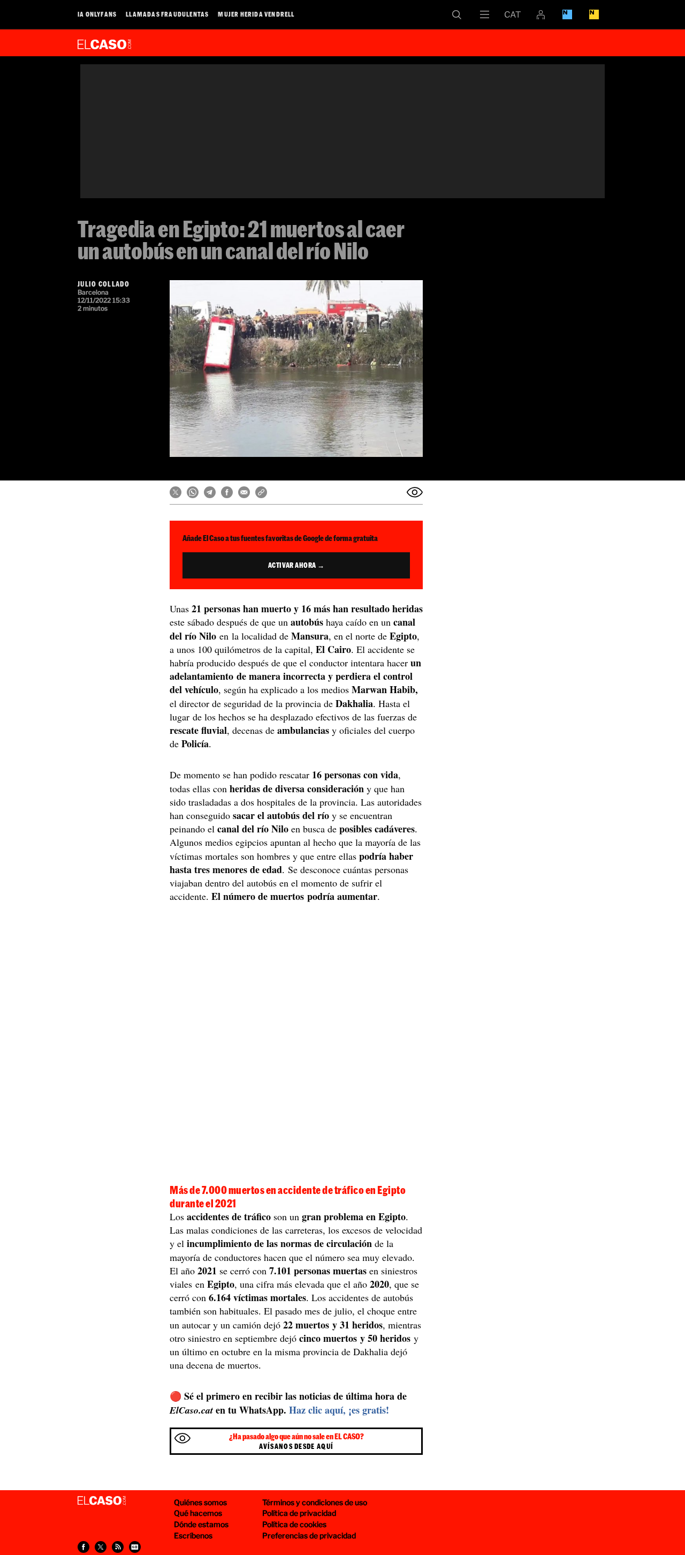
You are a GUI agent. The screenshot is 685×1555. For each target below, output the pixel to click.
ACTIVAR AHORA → (296, 565)
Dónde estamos (201, 1524)
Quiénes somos (200, 1502)
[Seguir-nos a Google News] (135, 1547)
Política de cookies (294, 1524)
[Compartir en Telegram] (210, 492)
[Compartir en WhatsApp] (193, 492)
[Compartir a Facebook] (83, 1547)
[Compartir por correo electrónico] (244, 492)
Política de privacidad (299, 1513)
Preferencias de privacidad (309, 1535)
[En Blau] (567, 14)
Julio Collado (104, 284)
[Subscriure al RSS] (118, 1547)
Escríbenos (193, 1535)
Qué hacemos (198, 1513)
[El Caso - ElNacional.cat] (102, 1501)
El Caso (104, 42)
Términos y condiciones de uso (314, 1502)
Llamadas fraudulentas (167, 14)
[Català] (512, 14)
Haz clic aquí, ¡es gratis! (339, 1410)
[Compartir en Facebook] (227, 492)
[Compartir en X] (175, 492)
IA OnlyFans (97, 14)
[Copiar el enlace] (261, 492)
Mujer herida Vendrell (256, 14)
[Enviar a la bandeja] (415, 492)
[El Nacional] (594, 14)
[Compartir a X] (100, 1547)
